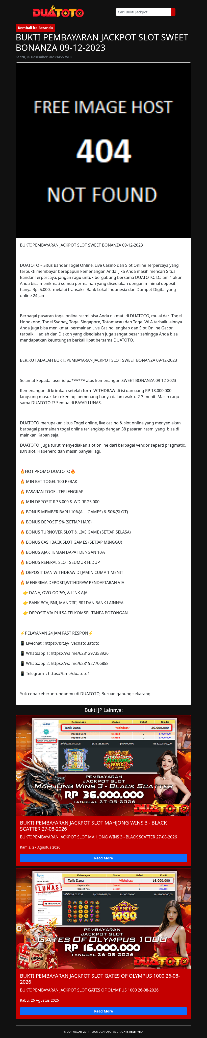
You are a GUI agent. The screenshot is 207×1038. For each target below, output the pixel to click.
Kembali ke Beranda (35, 27)
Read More (103, 858)
